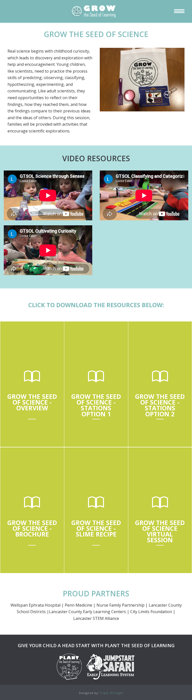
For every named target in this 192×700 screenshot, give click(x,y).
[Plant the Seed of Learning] (96, 11)
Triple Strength (111, 693)
